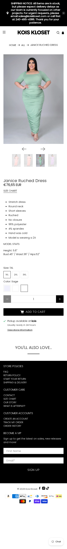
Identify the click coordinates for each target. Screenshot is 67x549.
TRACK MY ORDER (13, 422)
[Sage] (24, 288)
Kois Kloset (31, 489)
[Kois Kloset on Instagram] (43, 489)
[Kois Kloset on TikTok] (47, 489)
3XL (24, 274)
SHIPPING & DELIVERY (15, 382)
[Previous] (24, 149)
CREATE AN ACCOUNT (15, 418)
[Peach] (15, 288)
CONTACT (9, 395)
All (23, 45)
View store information (19, 329)
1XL (6, 274)
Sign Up (33, 470)
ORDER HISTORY (12, 426)
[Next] (43, 149)
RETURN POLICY (11, 375)
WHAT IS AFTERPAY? (14, 406)
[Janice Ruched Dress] (33, 99)
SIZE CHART (10, 190)
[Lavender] (7, 288)
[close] (63, 13)
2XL (16, 274)
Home (12, 45)
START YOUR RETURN (14, 379)
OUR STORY (9, 402)
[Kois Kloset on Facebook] (39, 489)
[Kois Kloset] (33, 32)
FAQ (5, 371)
